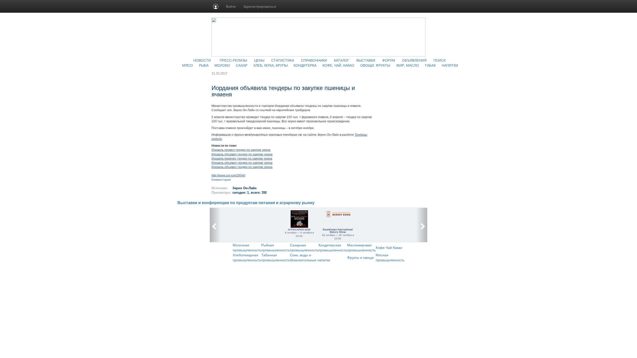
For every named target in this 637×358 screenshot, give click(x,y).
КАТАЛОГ (341, 60)
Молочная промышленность (247, 247)
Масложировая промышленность (361, 247)
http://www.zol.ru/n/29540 (228, 175)
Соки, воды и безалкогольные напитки (310, 257)
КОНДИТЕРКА (305, 65)
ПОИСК (439, 60)
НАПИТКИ (450, 65)
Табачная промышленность (275, 257)
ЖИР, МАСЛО (407, 65)
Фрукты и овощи (360, 257)
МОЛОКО (222, 65)
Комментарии (221, 179)
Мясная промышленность (390, 257)
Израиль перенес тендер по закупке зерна (242, 158)
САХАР (241, 65)
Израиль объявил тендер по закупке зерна (242, 154)
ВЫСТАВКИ (365, 60)
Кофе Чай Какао (389, 247)
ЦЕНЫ (259, 60)
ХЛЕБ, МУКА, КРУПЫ (270, 65)
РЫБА (204, 65)
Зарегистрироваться (259, 6)
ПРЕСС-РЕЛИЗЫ (233, 60)
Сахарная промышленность (304, 247)
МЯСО (187, 65)
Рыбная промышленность (275, 247)
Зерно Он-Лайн (244, 188)
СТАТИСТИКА (282, 60)
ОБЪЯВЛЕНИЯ (414, 60)
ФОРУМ (388, 60)
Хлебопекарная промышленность (247, 257)
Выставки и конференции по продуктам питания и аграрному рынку (246, 203)
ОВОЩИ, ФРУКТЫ (375, 65)
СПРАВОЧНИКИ (314, 60)
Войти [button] (231, 6)
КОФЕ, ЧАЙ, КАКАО (338, 65)
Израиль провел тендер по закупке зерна (241, 150)
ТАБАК (430, 65)
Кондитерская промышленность (332, 247)
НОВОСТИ (202, 60)
